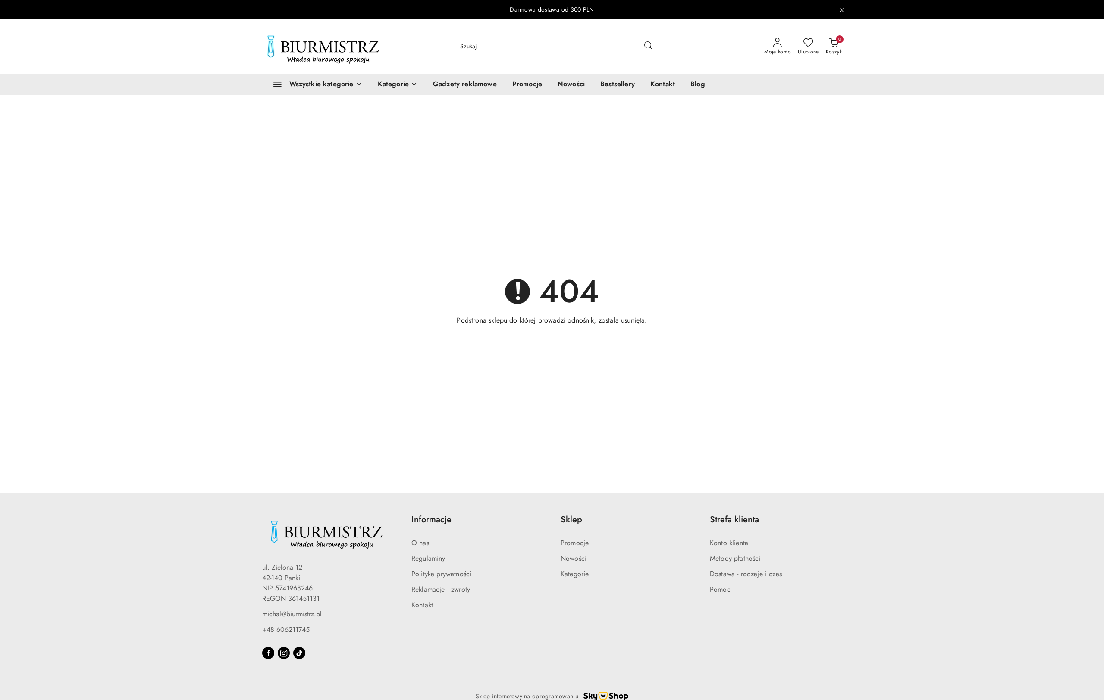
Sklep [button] (571, 519)
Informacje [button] (431, 519)
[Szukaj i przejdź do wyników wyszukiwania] (648, 46)
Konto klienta (729, 543)
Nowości (573, 558)
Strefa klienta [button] (734, 519)
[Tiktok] (299, 653)
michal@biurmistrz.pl (292, 614)
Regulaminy (428, 558)
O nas (420, 543)
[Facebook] (268, 653)
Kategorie (575, 574)
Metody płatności (735, 558)
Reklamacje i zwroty (440, 589)
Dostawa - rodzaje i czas (746, 574)
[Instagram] (284, 653)
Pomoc (720, 589)
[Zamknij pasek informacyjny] (841, 10)
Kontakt (422, 605)
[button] (397, 84)
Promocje (575, 543)
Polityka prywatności (441, 574)
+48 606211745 (286, 629)
